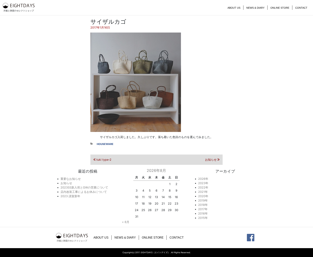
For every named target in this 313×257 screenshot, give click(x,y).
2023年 (203, 183)
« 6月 (125, 222)
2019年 (203, 200)
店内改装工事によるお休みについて (83, 192)
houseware (105, 143)
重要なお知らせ (70, 179)
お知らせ (66, 183)
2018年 (203, 205)
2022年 (203, 187)
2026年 (203, 179)
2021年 (203, 192)
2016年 (203, 213)
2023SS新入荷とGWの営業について (84, 187)
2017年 (203, 209)
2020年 (203, 196)
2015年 (203, 218)
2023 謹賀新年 (70, 196)
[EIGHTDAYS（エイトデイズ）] (19, 5)
